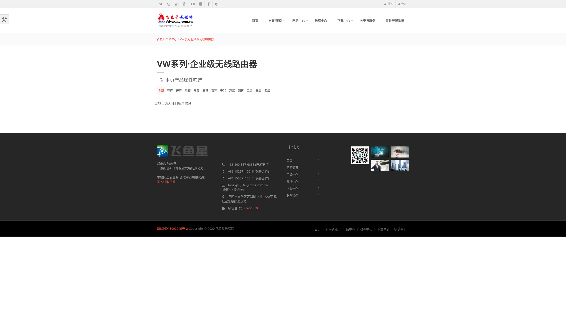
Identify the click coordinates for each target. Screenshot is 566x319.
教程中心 (321, 20)
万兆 (232, 90)
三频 (205, 90)
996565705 (252, 208)
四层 (267, 90)
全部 (161, 90)
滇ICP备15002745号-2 (172, 228)
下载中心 (343, 20)
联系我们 (292, 195)
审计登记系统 (395, 20)
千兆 (223, 90)
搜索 (390, 4)
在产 (170, 90)
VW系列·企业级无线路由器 (197, 39)
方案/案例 (275, 20)
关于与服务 (367, 20)
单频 (188, 90)
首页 (255, 20)
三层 (258, 90)
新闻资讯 (292, 167)
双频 (196, 90)
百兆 (214, 90)
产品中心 (298, 20)
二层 (249, 90)
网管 (241, 90)
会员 (404, 4)
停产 (179, 90)
